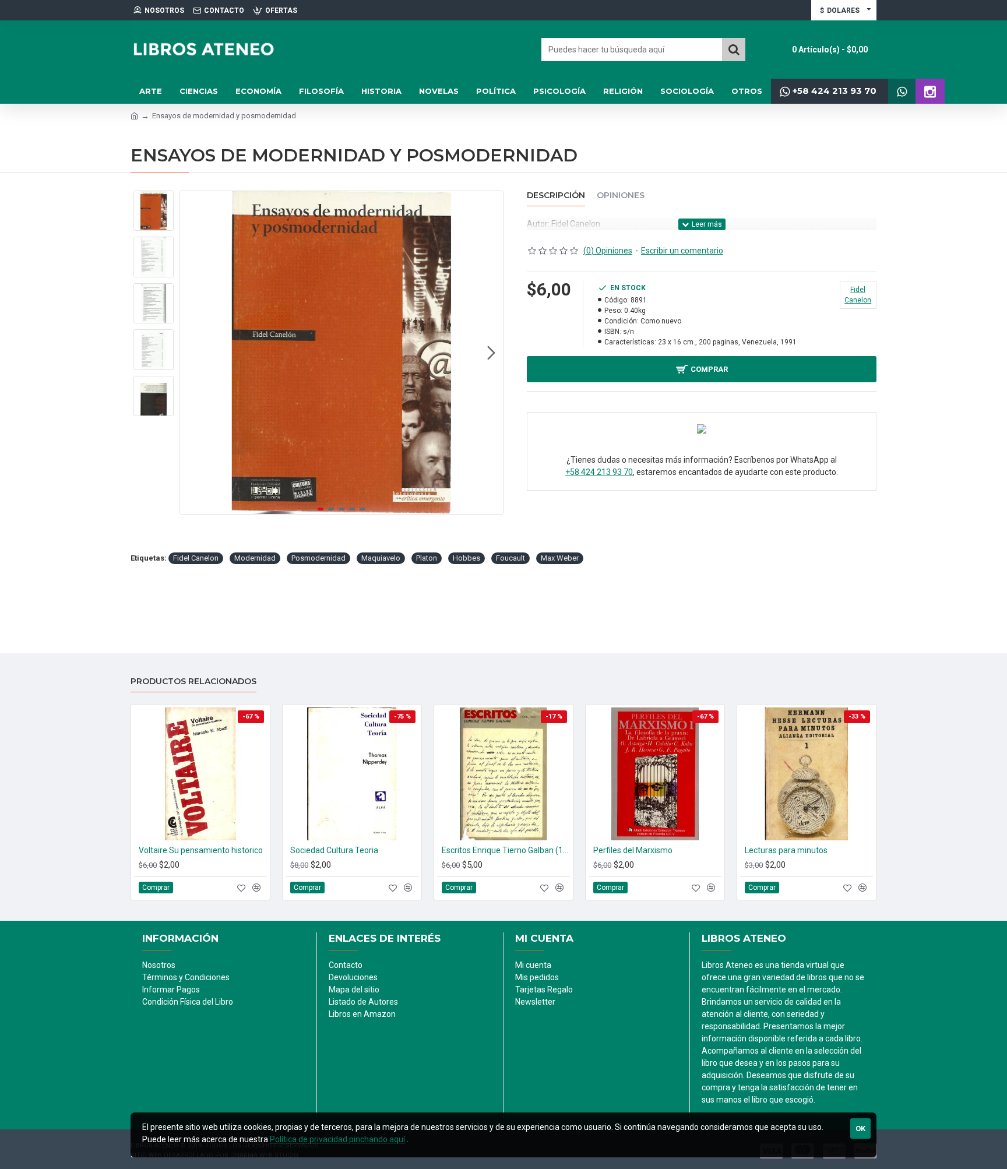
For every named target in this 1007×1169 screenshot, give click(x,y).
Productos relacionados (193, 681)
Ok (860, 1128)
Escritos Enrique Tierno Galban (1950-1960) (506, 850)
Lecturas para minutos (786, 850)
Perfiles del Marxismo (632, 850)
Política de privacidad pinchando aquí (337, 1139)
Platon (426, 558)
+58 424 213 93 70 (599, 472)
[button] (191, 352)
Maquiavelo (380, 558)
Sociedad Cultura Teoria (334, 850)
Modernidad (255, 558)
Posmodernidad (318, 558)
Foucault (510, 558)
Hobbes (466, 558)
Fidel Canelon (196, 558)
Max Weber (560, 558)
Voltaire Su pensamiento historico (201, 850)
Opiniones (621, 195)
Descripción (556, 195)
